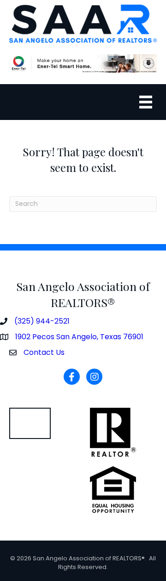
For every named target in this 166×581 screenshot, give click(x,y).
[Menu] (145, 102)
